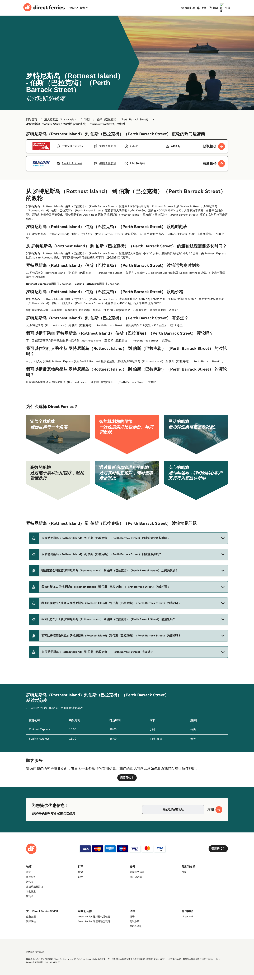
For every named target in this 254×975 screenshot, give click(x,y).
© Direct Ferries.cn (35, 952)
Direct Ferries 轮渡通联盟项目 (94, 921)
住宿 (80, 872)
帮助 (184, 872)
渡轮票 (29, 896)
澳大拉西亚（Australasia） (60, 119)
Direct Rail (187, 916)
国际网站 (31, 921)
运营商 (29, 881)
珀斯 (87, 119)
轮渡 (80, 877)
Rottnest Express (37, 284)
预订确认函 (136, 877)
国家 (28, 872)
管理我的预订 (137, 872)
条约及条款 (136, 926)
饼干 (132, 916)
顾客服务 (31, 877)
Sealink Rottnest (85, 284)
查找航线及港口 (34, 886)
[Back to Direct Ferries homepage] (44, 7)
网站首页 (31, 119)
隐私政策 (134, 921)
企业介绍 (31, 916)
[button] (128, 538)
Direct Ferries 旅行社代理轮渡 (94, 916)
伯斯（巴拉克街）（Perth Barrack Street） (123, 119)
